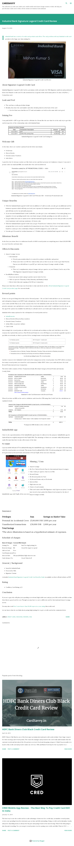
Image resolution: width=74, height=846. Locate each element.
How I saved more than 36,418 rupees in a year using (29, 606)
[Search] (66, 3)
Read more (68, 749)
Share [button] (68, 617)
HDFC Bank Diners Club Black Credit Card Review (28, 729)
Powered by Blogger (38, 841)
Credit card (11, 617)
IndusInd (19, 617)
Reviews (26, 617)
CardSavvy (8, 3)
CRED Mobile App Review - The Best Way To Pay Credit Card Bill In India (36, 809)
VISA (30, 617)
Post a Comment (13, 749)
